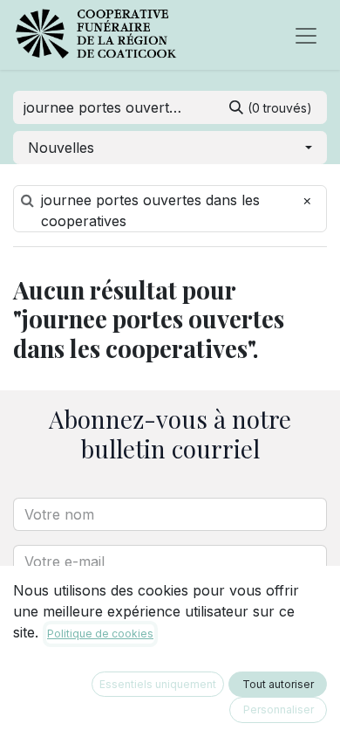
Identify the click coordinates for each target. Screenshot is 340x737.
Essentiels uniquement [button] (157, 684)
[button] (170, 147)
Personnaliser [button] (278, 709)
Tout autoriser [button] (278, 684)
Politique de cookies (100, 633)
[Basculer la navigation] (306, 35)
